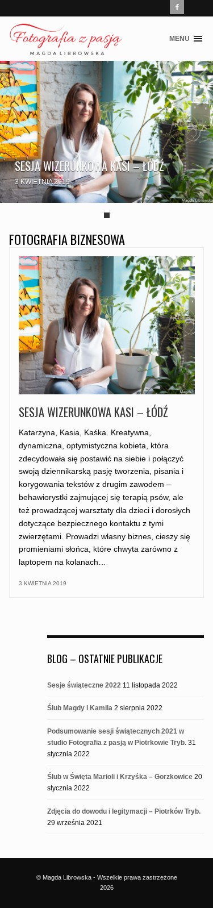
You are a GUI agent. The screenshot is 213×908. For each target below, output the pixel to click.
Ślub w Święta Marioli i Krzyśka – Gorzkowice (120, 777)
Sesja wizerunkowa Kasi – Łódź (89, 165)
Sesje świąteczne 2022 (84, 685)
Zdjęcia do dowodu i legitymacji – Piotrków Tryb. (124, 811)
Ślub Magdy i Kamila (79, 708)
